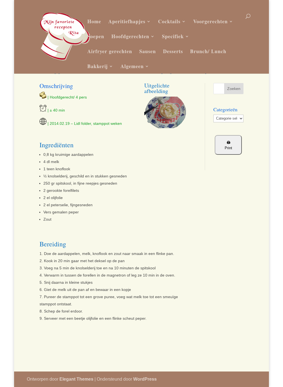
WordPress (145, 379)
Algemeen (132, 66)
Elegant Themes (76, 379)
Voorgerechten (210, 21)
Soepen (95, 36)
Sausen (147, 51)
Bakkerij (97, 66)
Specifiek (173, 36)
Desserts (173, 51)
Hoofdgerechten (130, 36)
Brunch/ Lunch (208, 51)
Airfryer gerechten (109, 51)
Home (94, 21)
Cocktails (169, 21)
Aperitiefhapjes (126, 21)
